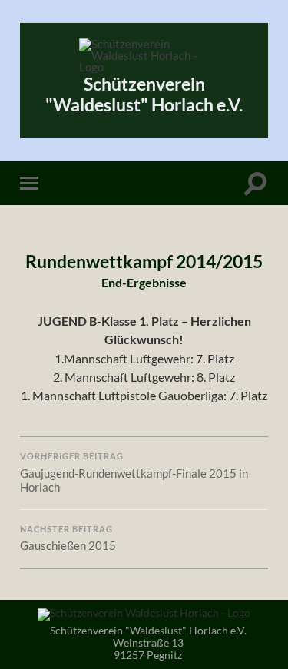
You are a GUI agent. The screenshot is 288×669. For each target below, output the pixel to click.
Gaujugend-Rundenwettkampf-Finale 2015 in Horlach (134, 473)
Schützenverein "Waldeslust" (144, 94)
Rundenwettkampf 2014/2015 (144, 261)
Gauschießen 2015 (68, 539)
